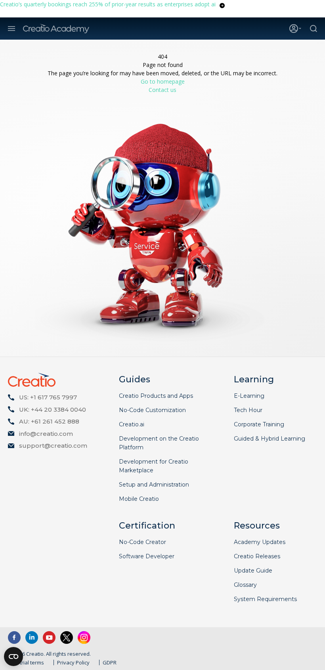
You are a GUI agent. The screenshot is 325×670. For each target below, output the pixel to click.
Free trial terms (26, 662)
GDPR (110, 662)
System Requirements (265, 599)
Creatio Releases (257, 556)
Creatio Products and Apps (156, 395)
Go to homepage (163, 81)
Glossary (245, 584)
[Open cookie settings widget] (13, 656)
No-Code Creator (142, 542)
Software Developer (146, 556)
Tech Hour (248, 410)
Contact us (162, 90)
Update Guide (253, 570)
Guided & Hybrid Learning (269, 438)
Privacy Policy (73, 662)
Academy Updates (259, 542)
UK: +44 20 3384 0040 (52, 409)
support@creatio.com (53, 445)
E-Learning (249, 395)
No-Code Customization (152, 410)
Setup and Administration (154, 484)
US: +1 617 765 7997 (48, 397)
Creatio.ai (131, 424)
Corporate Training (259, 424)
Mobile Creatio (139, 498)
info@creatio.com (46, 433)
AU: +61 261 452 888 (49, 421)
